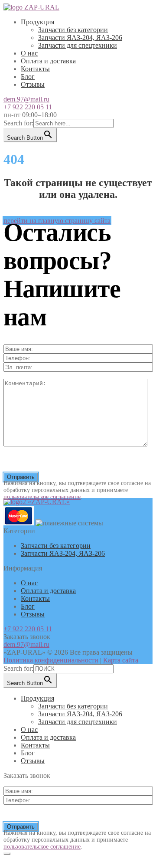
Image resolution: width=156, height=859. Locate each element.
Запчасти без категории (73, 29)
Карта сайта (120, 660)
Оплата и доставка (48, 61)
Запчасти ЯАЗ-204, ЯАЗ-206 (80, 37)
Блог (28, 76)
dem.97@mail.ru (26, 99)
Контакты (35, 68)
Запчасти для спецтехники (77, 45)
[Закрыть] (6, 853)
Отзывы (33, 84)
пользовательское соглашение (42, 497)
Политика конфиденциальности (50, 660)
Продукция (37, 22)
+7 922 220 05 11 (27, 107)
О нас (29, 53)
